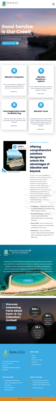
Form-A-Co (35, 399)
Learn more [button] (14, 91)
